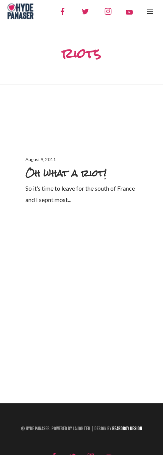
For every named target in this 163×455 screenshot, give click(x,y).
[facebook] (62, 11)
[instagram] (108, 11)
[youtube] (129, 12)
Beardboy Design (127, 429)
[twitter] (85, 11)
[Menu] (150, 11)
